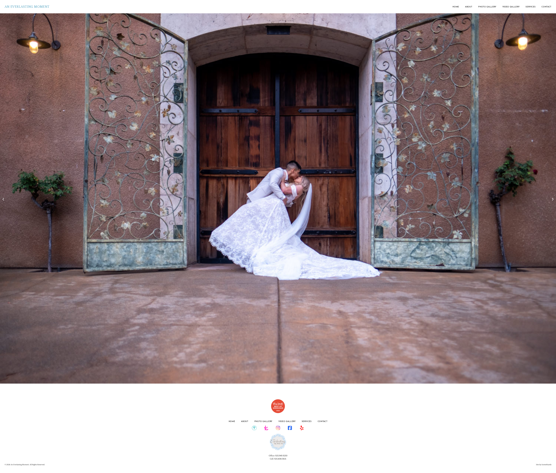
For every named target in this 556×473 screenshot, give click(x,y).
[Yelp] (302, 428)
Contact (546, 7)
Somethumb (546, 465)
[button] (3, 199)
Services (530, 7)
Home (455, 7)
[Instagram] (278, 428)
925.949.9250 (281, 456)
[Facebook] (290, 428)
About (468, 7)
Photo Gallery (487, 7)
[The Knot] (266, 428)
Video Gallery (511, 7)
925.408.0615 (280, 459)
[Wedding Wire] (254, 428)
